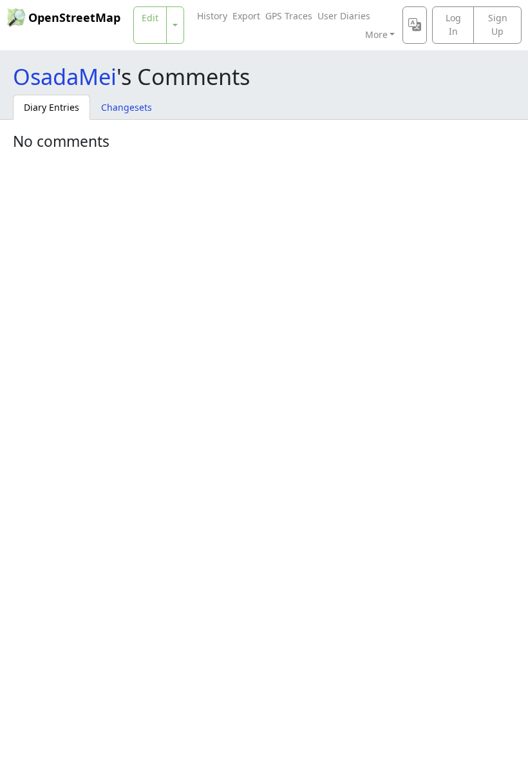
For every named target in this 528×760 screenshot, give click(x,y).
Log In (453, 24)
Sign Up (497, 24)
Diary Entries (51, 107)
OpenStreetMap (74, 17)
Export (246, 16)
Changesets (126, 107)
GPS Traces (288, 16)
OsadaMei (65, 76)
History (212, 16)
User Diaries (343, 16)
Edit (150, 18)
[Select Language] (414, 25)
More (376, 34)
